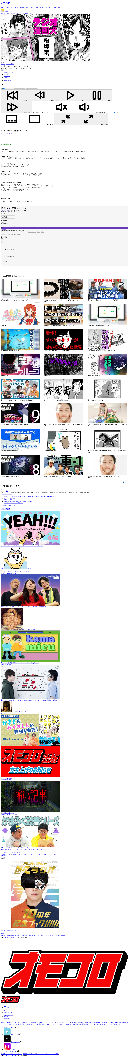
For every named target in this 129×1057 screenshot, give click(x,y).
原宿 (3, 568)
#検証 (86, 1024)
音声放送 (25, 13)
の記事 (5, 509)
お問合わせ (4, 935)
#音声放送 (94, 1022)
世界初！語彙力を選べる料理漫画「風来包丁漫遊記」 (18, 501)
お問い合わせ (7, 1018)
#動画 (2, 1022)
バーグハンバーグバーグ (11, 937)
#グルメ (6, 1022)
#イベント (104, 1024)
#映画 (76, 1024)
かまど (3, 664)
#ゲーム (30, 1024)
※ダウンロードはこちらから (8, 133)
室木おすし (30, 568)
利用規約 (56, 1054)
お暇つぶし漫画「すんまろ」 (11, 498)
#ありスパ (76, 1022)
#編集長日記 (82, 1024)
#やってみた (9, 1024)
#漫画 (120, 1022)
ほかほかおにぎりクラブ (23, 7)
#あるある (22, 1022)
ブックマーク (7, 74)
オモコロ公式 (4, 852)
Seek (2, 88)
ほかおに (44, 7)
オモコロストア (5, 857)
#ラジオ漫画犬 (10, 64)
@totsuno (3, 494)
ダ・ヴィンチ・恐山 (7, 573)
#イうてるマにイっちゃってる (61, 1024)
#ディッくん (55, 1022)
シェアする (7, 76)
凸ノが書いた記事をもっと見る (9, 505)
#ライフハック (15, 1022)
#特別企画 (114, 1024)
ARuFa (13, 711)
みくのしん (10, 664)
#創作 (40, 1024)
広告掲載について (11, 935)
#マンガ (109, 1024)
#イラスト (28, 1022)
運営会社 (63, 935)
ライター (33, 7)
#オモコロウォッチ (102, 1022)
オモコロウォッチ (33, 13)
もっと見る (4, 713)
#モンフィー (88, 1022)
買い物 (53, 7)
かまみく (14, 13)
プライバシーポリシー (40, 935)
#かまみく (82, 1022)
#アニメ (119, 1024)
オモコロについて (35, 849)
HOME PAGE (8, 494)
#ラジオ (3, 64)
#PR (4, 1024)
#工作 (9, 1022)
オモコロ (5, 3)
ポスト (12, 72)
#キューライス (42, 1022)
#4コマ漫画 (115, 1022)
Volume (104, 112)
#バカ (90, 1024)
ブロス (15, 7)
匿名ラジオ (4, 13)
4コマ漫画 (6, 849)
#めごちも (48, 1022)
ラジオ (11, 7)
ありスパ (9, 13)
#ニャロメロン (62, 1022)
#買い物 (19, 1024)
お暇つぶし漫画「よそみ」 (11, 499)
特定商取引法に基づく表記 (53, 935)
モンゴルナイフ (27, 629)
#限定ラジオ (25, 1024)
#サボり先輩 (34, 1022)
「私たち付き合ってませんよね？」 (13, 503)
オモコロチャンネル (14, 852)
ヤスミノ (35, 629)
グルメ (49, 7)
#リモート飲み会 (96, 1024)
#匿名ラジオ (70, 1022)
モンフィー (20, 13)
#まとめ (15, 1024)
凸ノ (3, 70)
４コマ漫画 (6, 7)
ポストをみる (7, 72)
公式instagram (4, 855)
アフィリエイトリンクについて (25, 935)
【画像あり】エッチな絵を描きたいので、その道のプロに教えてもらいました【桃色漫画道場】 (29, 496)
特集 (2, 7)
